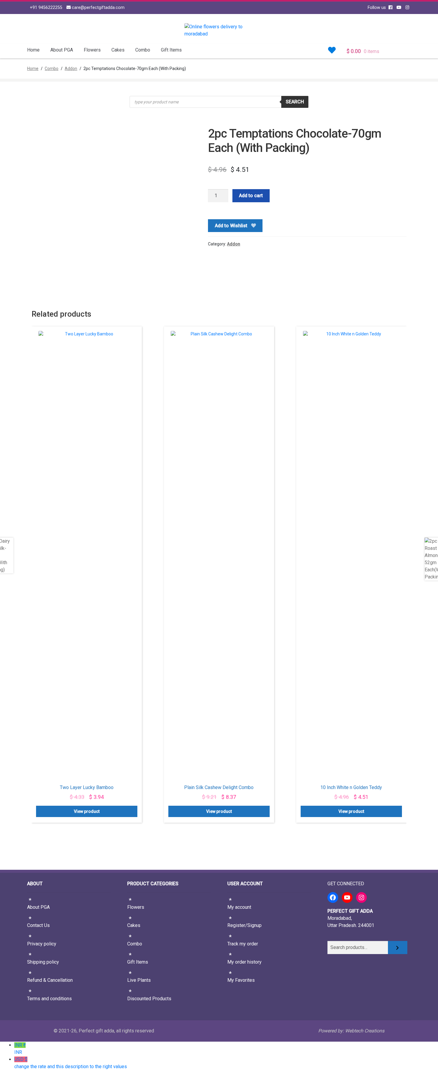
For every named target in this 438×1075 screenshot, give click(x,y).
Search (295, 102)
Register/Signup (244, 925)
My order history (244, 962)
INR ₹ (20, 1048)
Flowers (92, 50)
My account (239, 907)
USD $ (70, 1063)
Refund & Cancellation (50, 980)
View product (87, 811)
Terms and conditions (49, 998)
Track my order (242, 944)
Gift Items (171, 50)
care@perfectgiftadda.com (98, 7)
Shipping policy (43, 962)
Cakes (118, 50)
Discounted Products (149, 998)
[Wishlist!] (332, 50)
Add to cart (251, 195)
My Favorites (241, 980)
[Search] (397, 947)
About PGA (61, 50)
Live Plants (139, 980)
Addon (71, 68)
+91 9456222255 (45, 7)
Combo (142, 50)
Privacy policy (41, 944)
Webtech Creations (364, 1031)
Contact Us (38, 925)
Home (33, 50)
